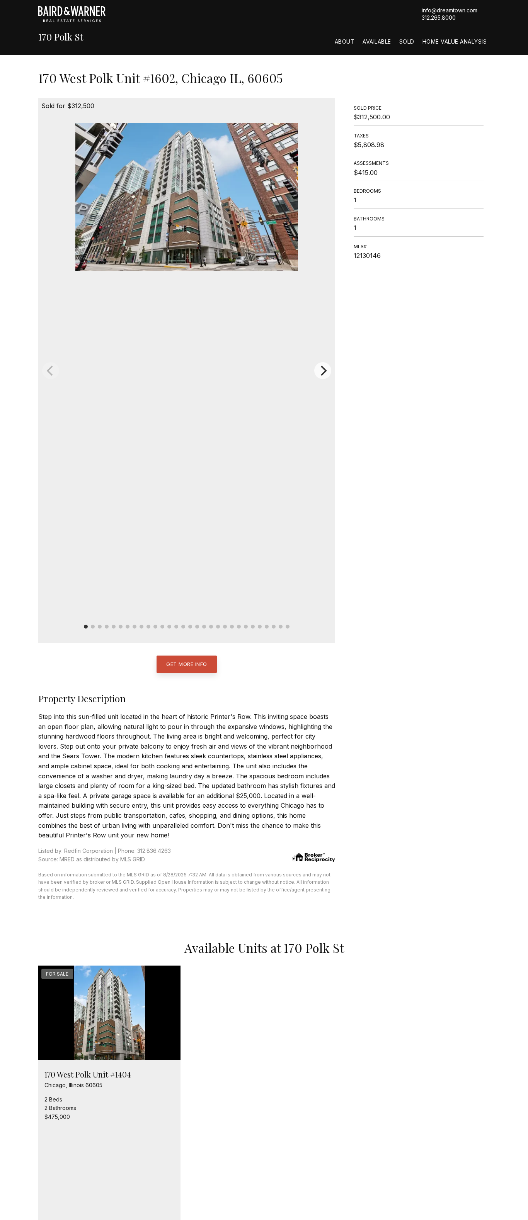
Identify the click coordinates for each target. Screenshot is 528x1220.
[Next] (322, 370)
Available (377, 41)
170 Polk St (60, 36)
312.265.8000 (439, 17)
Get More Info (186, 664)
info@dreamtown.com (449, 10)
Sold (406, 41)
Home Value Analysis (454, 41)
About (345, 41)
